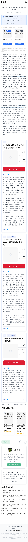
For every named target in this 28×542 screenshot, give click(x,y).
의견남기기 (6, 442)
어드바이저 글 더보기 (14, 464)
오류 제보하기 (14, 481)
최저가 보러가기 (13, 169)
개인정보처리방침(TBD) (17, 530)
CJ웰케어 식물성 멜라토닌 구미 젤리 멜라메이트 (8, 426)
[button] (7, 37)
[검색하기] (26, 2)
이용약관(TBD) (9, 530)
